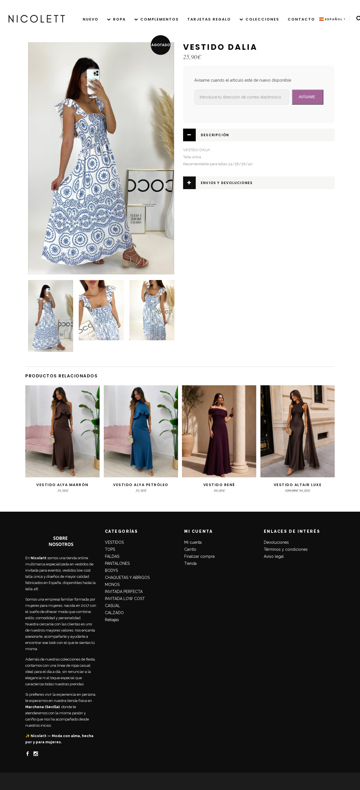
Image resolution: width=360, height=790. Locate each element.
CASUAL (112, 605)
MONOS (112, 584)
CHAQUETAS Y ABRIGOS (127, 577)
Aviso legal (274, 556)
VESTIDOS (114, 542)
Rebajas (112, 619)
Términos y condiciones (286, 549)
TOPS (110, 549)
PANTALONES (117, 563)
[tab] (259, 135)
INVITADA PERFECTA (124, 591)
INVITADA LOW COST (125, 598)
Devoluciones (276, 542)
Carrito (190, 549)
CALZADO (114, 612)
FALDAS (112, 556)
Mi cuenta (193, 542)
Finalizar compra (199, 556)
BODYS (111, 570)
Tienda (190, 563)
